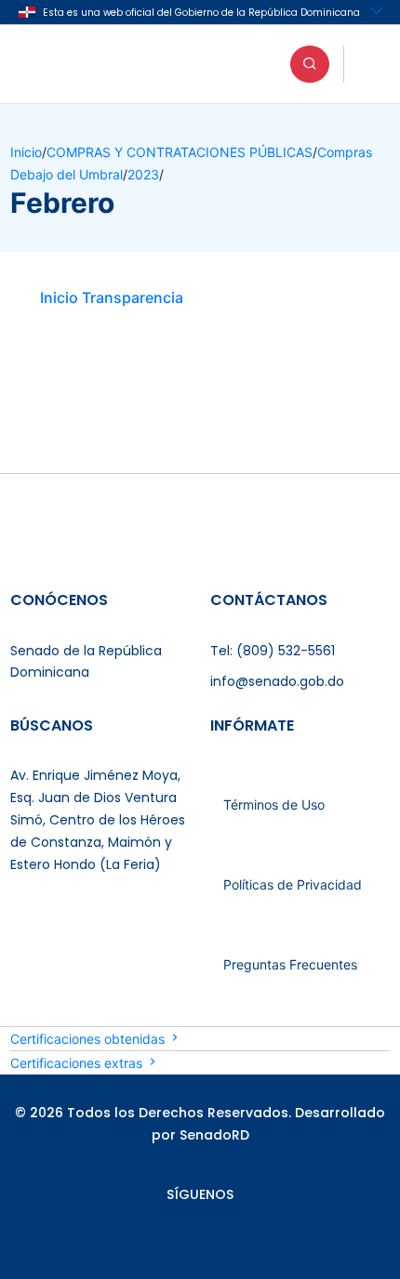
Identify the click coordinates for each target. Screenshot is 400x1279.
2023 (143, 174)
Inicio (26, 152)
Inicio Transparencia (111, 297)
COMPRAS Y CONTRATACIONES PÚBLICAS (180, 152)
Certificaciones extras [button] (78, 1063)
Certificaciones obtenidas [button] (89, 1039)
